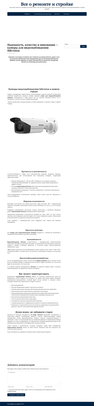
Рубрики (27, 14)
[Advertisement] (47, 28)
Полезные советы (11, 53)
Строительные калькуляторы (42, 14)
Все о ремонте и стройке (47, 4)
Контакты (66, 14)
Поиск (66, 44)
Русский (56, 14)
